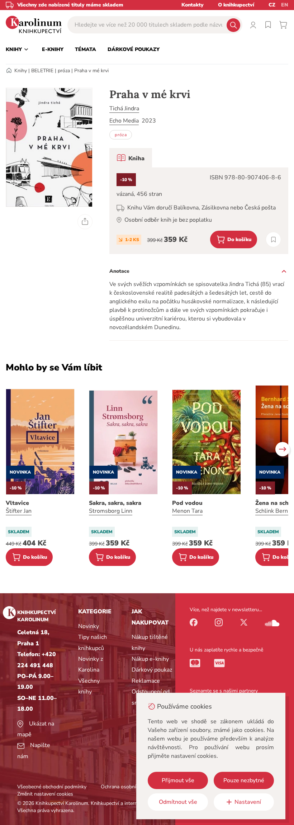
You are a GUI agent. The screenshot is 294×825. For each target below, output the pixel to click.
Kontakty (192, 4)
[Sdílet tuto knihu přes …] (85, 221)
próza (64, 70)
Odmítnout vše (178, 802)
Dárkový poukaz (152, 670)
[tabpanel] (198, 210)
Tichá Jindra (124, 108)
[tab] (130, 157)
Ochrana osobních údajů (128, 786)
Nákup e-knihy (150, 659)
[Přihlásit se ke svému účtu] (253, 25)
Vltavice (17, 503)
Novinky (88, 626)
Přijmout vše (178, 780)
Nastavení (247, 802)
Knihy (20, 70)
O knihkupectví (236, 4)
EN (284, 4)
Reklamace (146, 681)
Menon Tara (187, 511)
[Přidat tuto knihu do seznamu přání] (273, 239)
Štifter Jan (19, 511)
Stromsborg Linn (110, 511)
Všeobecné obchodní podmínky (51, 786)
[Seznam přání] (268, 25)
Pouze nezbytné (243, 780)
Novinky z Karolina (90, 664)
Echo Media (124, 121)
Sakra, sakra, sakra (115, 503)
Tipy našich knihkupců (92, 642)
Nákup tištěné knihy (150, 642)
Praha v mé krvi (91, 70)
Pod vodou (187, 503)
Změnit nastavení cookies (45, 794)
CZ (272, 4)
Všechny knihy (89, 686)
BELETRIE (42, 70)
